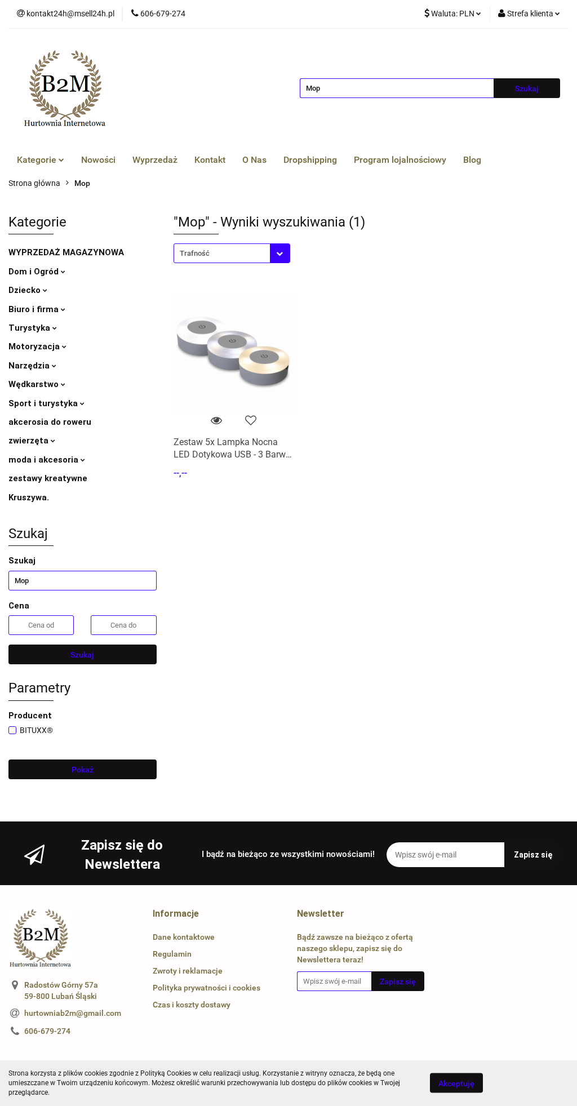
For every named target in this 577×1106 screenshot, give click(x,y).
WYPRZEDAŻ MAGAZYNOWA (66, 252)
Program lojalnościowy (400, 159)
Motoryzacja (35, 346)
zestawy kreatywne (47, 478)
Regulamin (172, 953)
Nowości (98, 159)
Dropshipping (310, 159)
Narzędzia (30, 366)
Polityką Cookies (165, 1073)
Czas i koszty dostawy (191, 1004)
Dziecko (25, 290)
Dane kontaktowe (184, 936)
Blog (472, 159)
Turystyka (30, 328)
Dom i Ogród (34, 271)
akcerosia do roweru (49, 422)
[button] (176, 914)
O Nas (254, 159)
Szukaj (82, 654)
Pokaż (83, 769)
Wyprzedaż (154, 159)
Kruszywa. (28, 497)
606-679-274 (47, 1031)
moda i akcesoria (44, 460)
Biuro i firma (34, 309)
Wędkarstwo (34, 384)
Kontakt (209, 159)
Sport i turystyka (44, 403)
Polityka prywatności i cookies (206, 987)
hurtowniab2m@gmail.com (72, 1013)
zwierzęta (29, 441)
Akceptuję (456, 1083)
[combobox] (232, 253)
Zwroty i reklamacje (188, 970)
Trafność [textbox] (195, 253)
